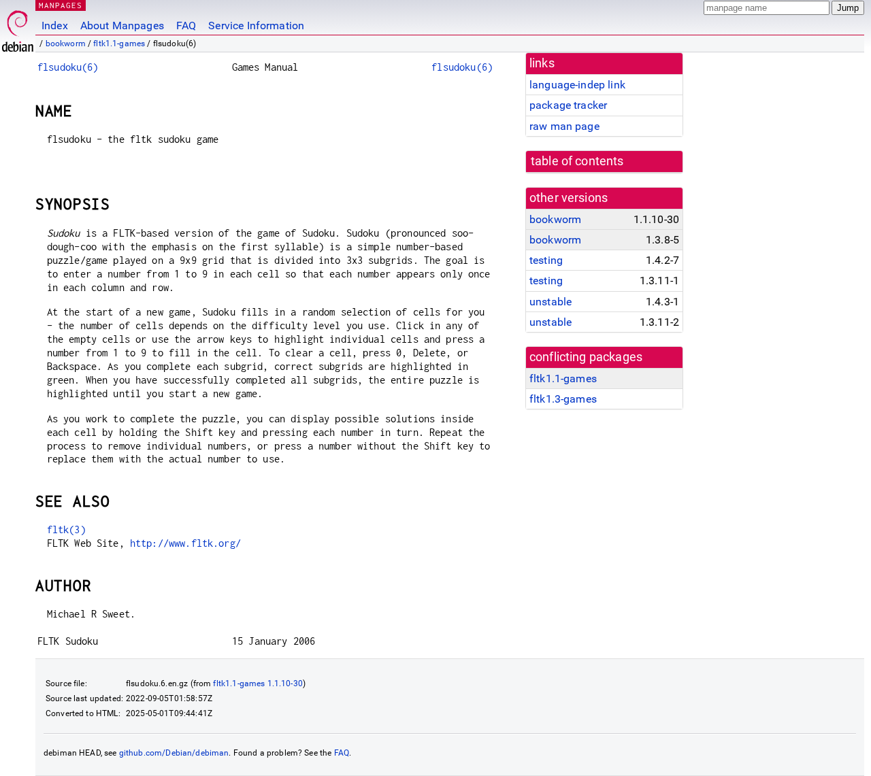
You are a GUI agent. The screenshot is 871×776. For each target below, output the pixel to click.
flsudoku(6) (68, 67)
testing (546, 260)
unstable (550, 301)
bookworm (66, 43)
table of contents (577, 161)
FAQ (186, 25)
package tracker (568, 105)
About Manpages (122, 25)
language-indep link (577, 84)
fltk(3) (66, 529)
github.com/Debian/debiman (174, 753)
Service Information (256, 25)
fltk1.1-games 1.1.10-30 (257, 683)
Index (55, 25)
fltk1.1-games (119, 43)
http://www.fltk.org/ (185, 543)
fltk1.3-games (563, 398)
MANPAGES (60, 5)
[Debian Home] (18, 27)
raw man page (564, 126)
